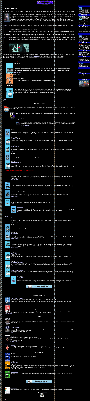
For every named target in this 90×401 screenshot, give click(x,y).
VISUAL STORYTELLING (14, 191)
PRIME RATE (13, 345)
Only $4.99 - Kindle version (14, 222)
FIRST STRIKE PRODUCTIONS (82, 71)
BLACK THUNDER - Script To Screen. (34, 56)
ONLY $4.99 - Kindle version (14, 238)
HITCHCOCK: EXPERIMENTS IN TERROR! (17, 298)
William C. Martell (44, 392)
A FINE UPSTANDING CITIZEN (15, 327)
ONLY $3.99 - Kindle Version (25, 125)
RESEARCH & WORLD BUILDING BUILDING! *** (17, 262)
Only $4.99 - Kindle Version (14, 151)
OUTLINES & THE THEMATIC (15, 138)
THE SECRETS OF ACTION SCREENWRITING (20, 64)
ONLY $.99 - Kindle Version (14, 323)
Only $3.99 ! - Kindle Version (26, 109)
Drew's (14, 18)
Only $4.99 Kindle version (14, 203)
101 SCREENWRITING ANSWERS (15, 162)
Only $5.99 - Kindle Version (8, 313)
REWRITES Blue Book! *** (14, 253)
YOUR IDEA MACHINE (14, 130)
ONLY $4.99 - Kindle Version (14, 196)
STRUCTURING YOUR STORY (15, 146)
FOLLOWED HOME (13, 336)
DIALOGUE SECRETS (20, 207)
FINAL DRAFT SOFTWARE (13, 388)
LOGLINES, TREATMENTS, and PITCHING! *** (17, 270)
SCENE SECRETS (13, 217)
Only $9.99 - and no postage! (17, 72)
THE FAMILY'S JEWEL (14, 362)
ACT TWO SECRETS (14, 233)
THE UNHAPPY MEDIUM (14, 372)
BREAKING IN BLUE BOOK (21, 277)
